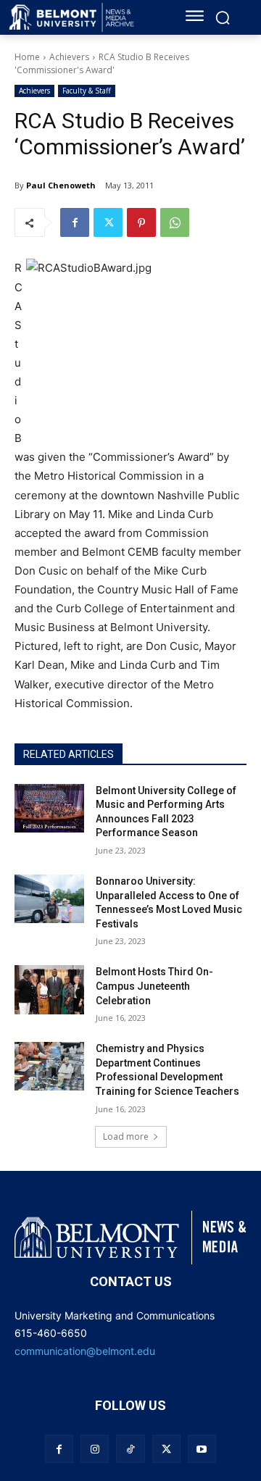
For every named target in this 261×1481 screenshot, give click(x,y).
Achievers (69, 57)
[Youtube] (202, 1449)
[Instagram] (94, 1449)
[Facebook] (74, 222)
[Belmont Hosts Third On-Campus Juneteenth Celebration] (49, 989)
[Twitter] (108, 222)
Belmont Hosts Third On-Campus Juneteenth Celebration (154, 986)
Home (27, 57)
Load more (126, 1136)
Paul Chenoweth (61, 185)
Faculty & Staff (86, 90)
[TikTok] (130, 1449)
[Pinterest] (141, 222)
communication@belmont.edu (84, 1351)
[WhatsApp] (174, 222)
